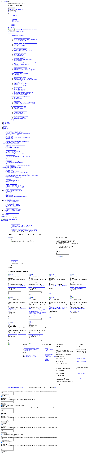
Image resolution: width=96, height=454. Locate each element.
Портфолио (13, 119)
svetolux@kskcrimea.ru (81, 378)
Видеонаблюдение (18, 98)
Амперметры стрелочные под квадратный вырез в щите (24, 230)
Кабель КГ (16, 84)
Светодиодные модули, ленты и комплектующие (25, 43)
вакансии (47, 355)
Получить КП (4, 451)
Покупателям (14, 20)
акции (46, 359)
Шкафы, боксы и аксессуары (20, 67)
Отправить (3, 423)
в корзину (58, 256)
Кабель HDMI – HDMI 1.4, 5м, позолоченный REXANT (36, 334)
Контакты (13, 25)
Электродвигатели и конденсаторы (22, 68)
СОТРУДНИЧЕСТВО (50, 356)
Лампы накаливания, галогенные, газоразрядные (25, 39)
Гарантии (47, 351)
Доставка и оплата (47, 347)
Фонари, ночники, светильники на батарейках (25, 46)
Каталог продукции (15, 224)
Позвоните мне (11, 33)
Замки (15, 99)
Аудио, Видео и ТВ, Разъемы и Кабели (23, 50)
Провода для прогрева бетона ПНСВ (22, 93)
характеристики (14, 260)
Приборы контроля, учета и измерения (20, 227)
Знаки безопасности (18, 55)
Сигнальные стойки (18, 72)
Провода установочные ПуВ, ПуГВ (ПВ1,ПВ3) (25, 78)
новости (47, 360)
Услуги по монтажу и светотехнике (19, 116)
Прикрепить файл (21, 421)
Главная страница (15, 222)
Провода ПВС (17, 75)
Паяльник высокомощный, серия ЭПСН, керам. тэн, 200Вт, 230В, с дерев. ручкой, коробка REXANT (78, 287)
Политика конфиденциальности (15, 387)
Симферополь (11, 11)
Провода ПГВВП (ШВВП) (20, 77)
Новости (13, 24)
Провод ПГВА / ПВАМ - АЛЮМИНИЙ (23, 92)
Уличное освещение (18, 108)
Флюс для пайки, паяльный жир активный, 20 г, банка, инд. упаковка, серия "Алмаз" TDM (79, 310)
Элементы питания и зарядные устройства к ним (25, 70)
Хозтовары (16, 104)
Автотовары (16, 97)
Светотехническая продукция (18, 35)
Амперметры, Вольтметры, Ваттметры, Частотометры (24, 229)
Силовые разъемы (18, 60)
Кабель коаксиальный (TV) (20, 85)
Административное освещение (21, 114)
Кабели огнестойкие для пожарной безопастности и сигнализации (30, 80)
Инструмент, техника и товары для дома (20, 96)
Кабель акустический (19, 82)
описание (13, 258)
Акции (12, 23)
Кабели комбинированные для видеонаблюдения (25, 79)
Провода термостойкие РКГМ (21, 94)
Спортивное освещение (19, 113)
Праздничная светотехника (20, 48)
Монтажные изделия (18, 58)
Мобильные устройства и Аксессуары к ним (24, 103)
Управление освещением (20, 45)
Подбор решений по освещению (18, 106)
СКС (15, 63)
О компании (14, 19)
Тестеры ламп (17, 44)
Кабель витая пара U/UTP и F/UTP (22, 83)
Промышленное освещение (20, 107)
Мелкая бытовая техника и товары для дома (24, 102)
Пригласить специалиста (6, 441)
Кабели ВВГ (17, 74)
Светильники (17, 41)
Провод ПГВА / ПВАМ (19, 89)
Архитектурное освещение (20, 109)
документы (13, 261)
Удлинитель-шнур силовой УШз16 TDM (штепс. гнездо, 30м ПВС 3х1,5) (17, 286)
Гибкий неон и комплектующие (21, 36)
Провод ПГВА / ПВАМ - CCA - (21, 91)
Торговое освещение (18, 112)
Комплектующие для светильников (22, 38)
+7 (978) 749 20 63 (80, 373)
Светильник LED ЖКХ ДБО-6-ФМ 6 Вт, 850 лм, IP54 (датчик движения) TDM (17, 310)
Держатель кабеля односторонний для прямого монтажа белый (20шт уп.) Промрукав (58, 308)
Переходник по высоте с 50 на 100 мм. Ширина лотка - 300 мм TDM (37, 286)
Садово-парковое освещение (20, 111)
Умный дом (16, 65)
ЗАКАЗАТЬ (3, 395)
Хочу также (3, 433)
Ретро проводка (17, 88)
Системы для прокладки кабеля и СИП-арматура (25, 62)
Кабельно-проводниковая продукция (19, 73)
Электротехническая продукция (18, 49)
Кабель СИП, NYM (18, 87)
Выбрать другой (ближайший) (15, 9)
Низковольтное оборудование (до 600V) (23, 59)
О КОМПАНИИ (49, 354)
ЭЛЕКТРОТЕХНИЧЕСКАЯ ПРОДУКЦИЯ (21, 225)
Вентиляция (16, 51)
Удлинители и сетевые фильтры (21, 64)
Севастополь (18, 11)
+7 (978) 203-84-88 (19, 31)
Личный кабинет (12, 27)
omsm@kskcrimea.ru (81, 361)
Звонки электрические (19, 54)
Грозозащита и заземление (20, 53)
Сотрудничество (15, 21)
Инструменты (17, 101)
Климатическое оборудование (21, 56)
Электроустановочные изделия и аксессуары (24, 69)
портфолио (47, 358)
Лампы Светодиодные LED (20, 40)
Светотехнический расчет (20, 118)
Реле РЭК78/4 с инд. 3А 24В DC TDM (58, 285)
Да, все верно (11, 8)
